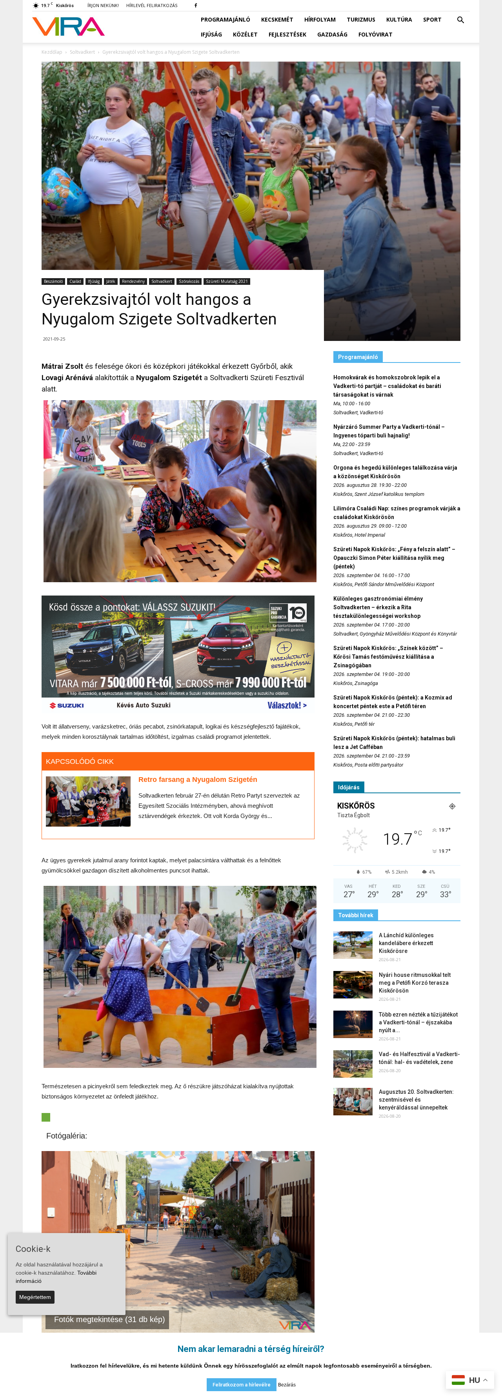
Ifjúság (211, 34)
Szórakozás (189, 281)
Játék (110, 281)
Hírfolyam (320, 19)
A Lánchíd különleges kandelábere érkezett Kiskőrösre (406, 943)
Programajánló (225, 19)
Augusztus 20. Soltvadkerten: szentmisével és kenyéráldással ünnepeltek (416, 1100)
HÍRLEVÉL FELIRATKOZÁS (151, 5)
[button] (460, 20)
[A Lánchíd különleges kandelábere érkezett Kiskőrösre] (353, 945)
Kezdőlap (52, 52)
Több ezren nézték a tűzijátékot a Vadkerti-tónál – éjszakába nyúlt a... (418, 1022)
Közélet (245, 34)
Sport (432, 19)
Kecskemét (277, 19)
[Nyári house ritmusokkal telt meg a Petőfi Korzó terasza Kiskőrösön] (353, 984)
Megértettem (35, 1297)
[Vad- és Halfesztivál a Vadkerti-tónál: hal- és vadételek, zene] (353, 1064)
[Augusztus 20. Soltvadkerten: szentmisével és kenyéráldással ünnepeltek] (353, 1101)
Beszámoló (53, 281)
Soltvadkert (161, 281)
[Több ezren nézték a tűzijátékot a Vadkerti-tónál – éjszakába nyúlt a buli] (353, 1024)
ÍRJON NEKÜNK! (103, 5)
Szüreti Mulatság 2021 (227, 281)
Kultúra (399, 19)
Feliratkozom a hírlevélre (242, 1385)
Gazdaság (332, 34)
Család (75, 281)
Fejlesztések (287, 34)
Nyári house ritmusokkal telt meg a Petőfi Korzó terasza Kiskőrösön (415, 983)
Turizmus (361, 19)
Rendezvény (133, 281)
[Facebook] (196, 5)
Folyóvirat (375, 34)
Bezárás (287, 1385)
